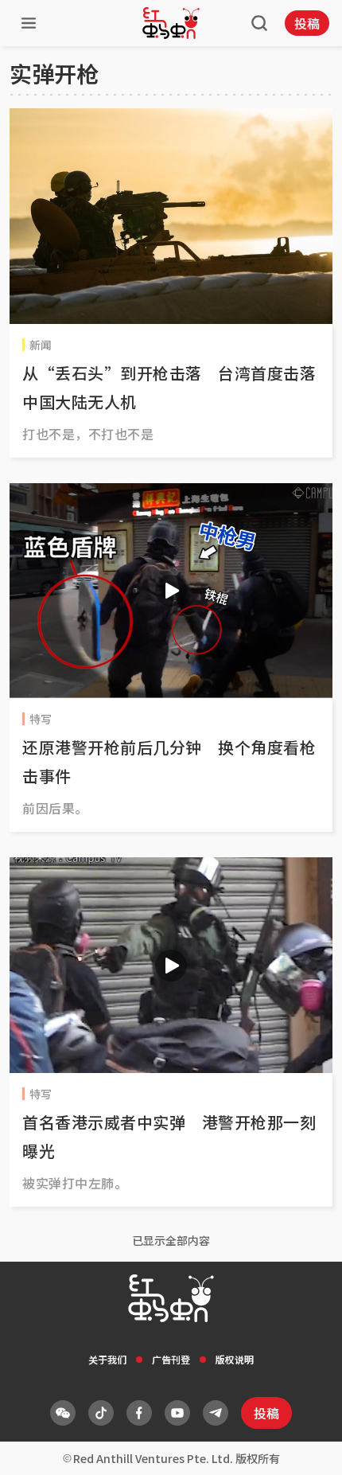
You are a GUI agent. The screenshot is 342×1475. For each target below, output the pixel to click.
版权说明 (235, 1359)
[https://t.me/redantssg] (215, 1413)
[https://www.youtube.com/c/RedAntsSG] (177, 1413)
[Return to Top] (305, 1446)
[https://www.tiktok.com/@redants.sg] (101, 1413)
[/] (171, 23)
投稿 (307, 23)
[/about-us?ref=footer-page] (63, 1413)
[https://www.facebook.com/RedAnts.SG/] (139, 1413)
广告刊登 (171, 1359)
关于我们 (107, 1359)
